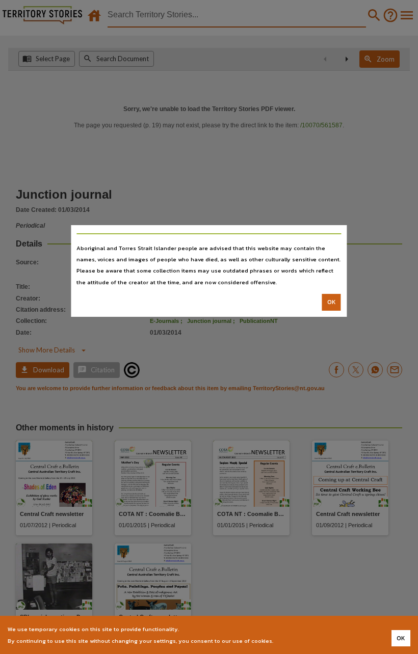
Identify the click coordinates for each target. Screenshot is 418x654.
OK (331, 302)
